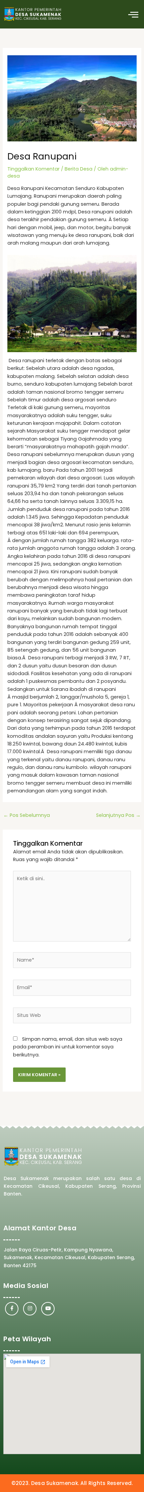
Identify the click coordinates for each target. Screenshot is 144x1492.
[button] (133, 14)
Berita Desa (78, 169)
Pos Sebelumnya (26, 815)
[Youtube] (48, 1308)
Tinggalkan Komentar (33, 169)
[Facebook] (11, 1308)
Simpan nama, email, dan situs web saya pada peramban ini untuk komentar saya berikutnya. (67, 1047)
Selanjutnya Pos (118, 815)
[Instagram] (30, 1308)
